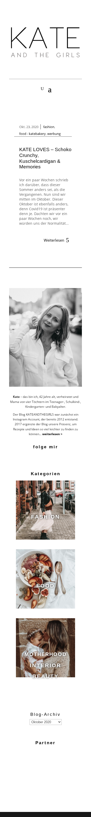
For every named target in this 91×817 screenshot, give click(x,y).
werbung (54, 133)
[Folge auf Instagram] (45, 457)
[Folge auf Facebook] (36, 457)
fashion (48, 127)
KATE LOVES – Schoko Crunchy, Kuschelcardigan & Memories (45, 158)
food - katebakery (32, 133)
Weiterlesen (54, 240)
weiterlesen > (52, 434)
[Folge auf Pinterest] (55, 457)
